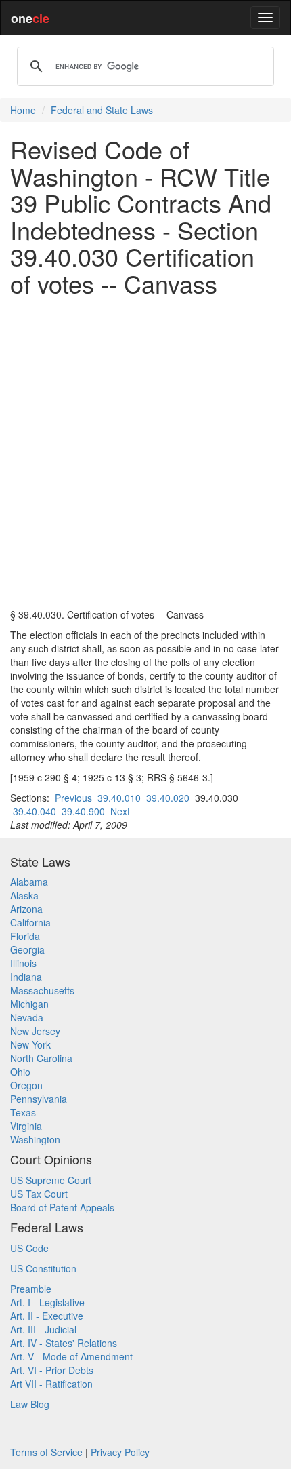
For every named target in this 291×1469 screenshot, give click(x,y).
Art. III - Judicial (43, 1329)
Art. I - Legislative (47, 1302)
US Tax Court (39, 1193)
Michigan (29, 1004)
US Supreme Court (50, 1180)
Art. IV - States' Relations (63, 1343)
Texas (23, 1112)
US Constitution (43, 1268)
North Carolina (41, 1058)
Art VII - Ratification (51, 1383)
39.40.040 (34, 811)
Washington (35, 1139)
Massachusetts (42, 990)
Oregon (26, 1085)
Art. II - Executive (46, 1316)
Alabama (29, 881)
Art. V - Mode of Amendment (71, 1356)
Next (120, 811)
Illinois (23, 963)
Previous (73, 797)
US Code (29, 1248)
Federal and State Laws (102, 110)
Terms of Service (46, 1452)
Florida (25, 936)
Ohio (20, 1071)
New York (30, 1044)
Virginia (26, 1126)
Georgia (27, 949)
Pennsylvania (38, 1098)
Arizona (26, 909)
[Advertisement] (145, 452)
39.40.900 (83, 811)
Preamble (30, 1288)
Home (23, 110)
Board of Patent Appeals (62, 1207)
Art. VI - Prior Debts (51, 1370)
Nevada (26, 1017)
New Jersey (35, 1031)
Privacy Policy (120, 1452)
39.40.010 (119, 797)
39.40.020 (167, 797)
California (30, 922)
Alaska (24, 895)
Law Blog (29, 1404)
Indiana (26, 976)
